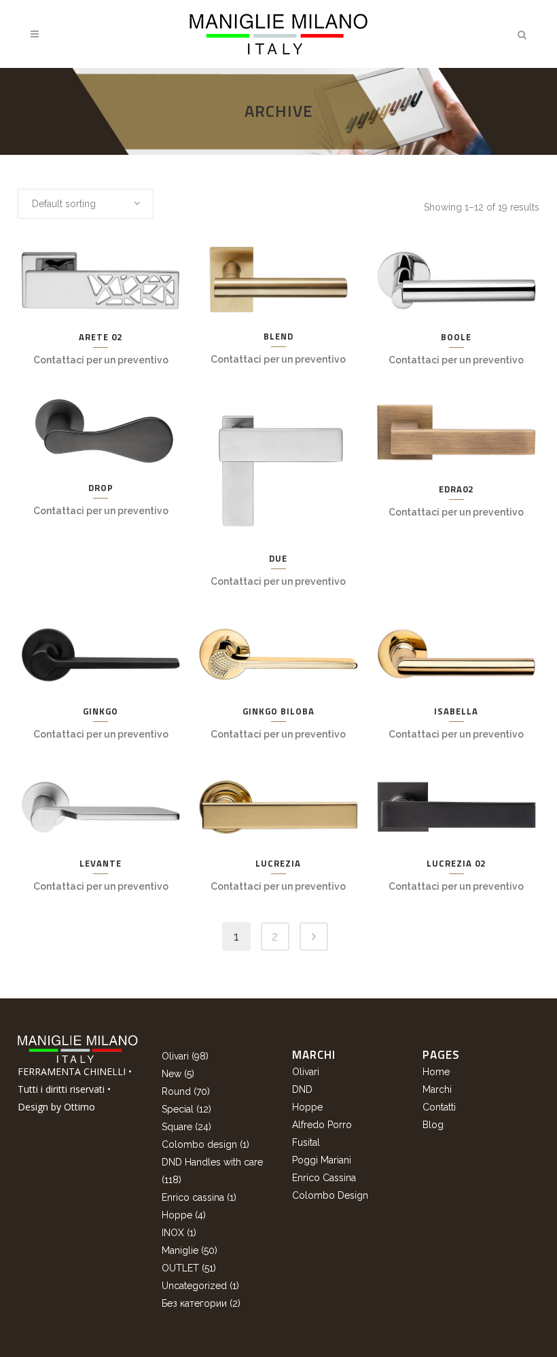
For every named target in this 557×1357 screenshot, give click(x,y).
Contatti (439, 1107)
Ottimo (79, 1106)
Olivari (305, 1071)
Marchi (437, 1089)
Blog (433, 1124)
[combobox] (86, 204)
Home (436, 1071)
